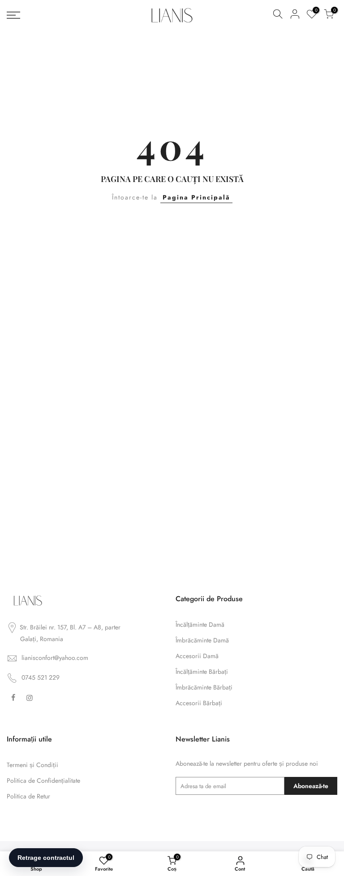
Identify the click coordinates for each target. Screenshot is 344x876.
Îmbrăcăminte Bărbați (204, 687)
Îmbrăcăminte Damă (202, 640)
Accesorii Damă (197, 655)
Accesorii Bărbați (199, 702)
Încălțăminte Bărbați (202, 671)
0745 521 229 (41, 677)
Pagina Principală (196, 197)
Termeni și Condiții (32, 764)
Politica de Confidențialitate (43, 780)
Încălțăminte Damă (200, 624)
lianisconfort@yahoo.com (55, 657)
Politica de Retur (28, 796)
